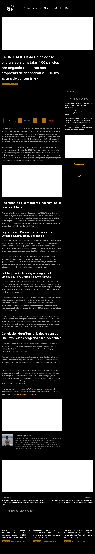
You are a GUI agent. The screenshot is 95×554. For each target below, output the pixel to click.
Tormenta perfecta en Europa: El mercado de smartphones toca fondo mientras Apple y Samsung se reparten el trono (78, 534)
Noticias (5, 84)
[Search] (90, 91)
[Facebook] (83, 8)
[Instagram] (87, 8)
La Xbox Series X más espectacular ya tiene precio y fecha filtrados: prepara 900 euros (78, 113)
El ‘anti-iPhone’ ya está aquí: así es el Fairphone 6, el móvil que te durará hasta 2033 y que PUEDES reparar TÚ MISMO (71, 501)
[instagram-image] (69, 175)
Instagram (23, 394)
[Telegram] (22, 451)
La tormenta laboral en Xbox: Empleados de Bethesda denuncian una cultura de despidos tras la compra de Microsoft (78, 120)
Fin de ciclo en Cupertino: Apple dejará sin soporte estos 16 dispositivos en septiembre (79, 105)
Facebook (32, 394)
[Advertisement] (47, 33)
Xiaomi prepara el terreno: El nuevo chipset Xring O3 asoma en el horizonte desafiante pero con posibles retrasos (47, 534)
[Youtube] (28, 451)
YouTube (16, 394)
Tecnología (14, 84)
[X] (91, 8)
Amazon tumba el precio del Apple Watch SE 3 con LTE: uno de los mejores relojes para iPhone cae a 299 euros (78, 128)
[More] (58, 120)
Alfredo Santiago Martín (23, 436)
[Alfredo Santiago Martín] (7, 443)
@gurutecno (78, 164)
